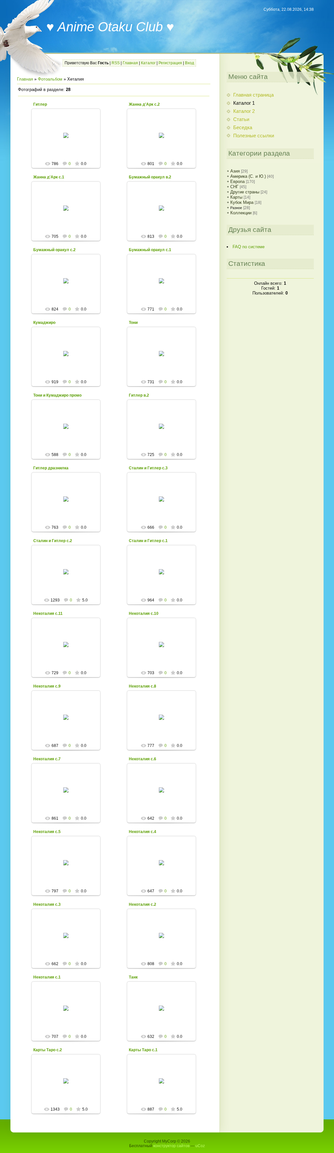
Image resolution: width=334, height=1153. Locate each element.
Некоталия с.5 (47, 831)
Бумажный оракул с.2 (54, 250)
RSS (116, 63)
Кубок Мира (241, 202)
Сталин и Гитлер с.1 (148, 541)
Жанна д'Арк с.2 (144, 104)
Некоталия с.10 (144, 613)
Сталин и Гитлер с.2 (52, 541)
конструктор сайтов (171, 1146)
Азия (235, 171)
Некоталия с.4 (142, 831)
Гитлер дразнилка (50, 468)
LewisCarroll (68, 140)
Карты (236, 197)
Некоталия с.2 (142, 904)
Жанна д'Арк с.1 (48, 177)
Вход (189, 63)
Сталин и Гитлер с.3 (148, 468)
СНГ (234, 186)
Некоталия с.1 (47, 977)
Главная (130, 63)
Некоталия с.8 (142, 686)
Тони (133, 322)
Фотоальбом (50, 79)
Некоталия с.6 (142, 759)
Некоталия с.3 (47, 904)
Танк (133, 977)
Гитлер (40, 104)
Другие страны (244, 192)
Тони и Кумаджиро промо (57, 395)
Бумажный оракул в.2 (150, 177)
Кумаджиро (44, 322)
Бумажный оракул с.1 (150, 250)
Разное (236, 208)
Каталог (148, 63)
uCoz (200, 1146)
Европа (237, 181)
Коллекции (240, 212)
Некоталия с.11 (48, 613)
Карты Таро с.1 (143, 1050)
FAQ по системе (249, 246)
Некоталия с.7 (47, 759)
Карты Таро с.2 (47, 1050)
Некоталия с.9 (47, 686)
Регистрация (170, 63)
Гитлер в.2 (139, 395)
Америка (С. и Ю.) (248, 176)
